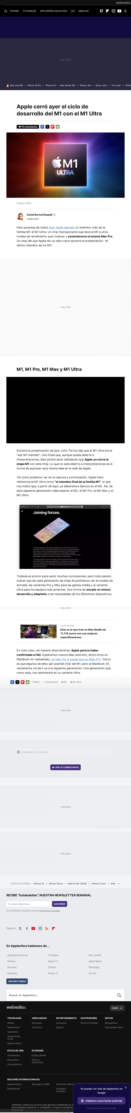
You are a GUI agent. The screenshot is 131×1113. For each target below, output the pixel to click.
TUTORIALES (29, 11)
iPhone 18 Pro (34, 85)
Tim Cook (116, 85)
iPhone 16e (85, 85)
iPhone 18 (51, 85)
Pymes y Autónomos (37, 1061)
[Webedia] (123, 2)
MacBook (12, 973)
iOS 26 (92, 973)
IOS (73, 11)
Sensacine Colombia (61, 1089)
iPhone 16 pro (56, 883)
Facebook (42, 127)
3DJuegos (37, 1023)
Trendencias (13, 1055)
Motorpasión (111, 1023)
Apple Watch (95, 961)
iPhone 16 (39, 883)
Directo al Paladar (89, 1023)
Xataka (10, 1023)
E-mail (58, 127)
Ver (67, 767)
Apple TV (53, 961)
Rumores (11, 967)
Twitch (102, 11)
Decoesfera (13, 1060)
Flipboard (107, 11)
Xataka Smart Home (13, 1037)
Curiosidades (51, 682)
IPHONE (14, 11)
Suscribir (59, 904)
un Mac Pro (59, 659)
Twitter (125, 11)
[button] (41, 215)
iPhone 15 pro (99, 883)
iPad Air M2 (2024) (77, 883)
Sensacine (61, 1023)
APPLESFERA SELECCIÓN (53, 11)
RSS (46, 927)
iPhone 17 (53, 973)
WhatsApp (94, 967)
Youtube (119, 11)
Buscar (119, 995)
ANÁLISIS (84, 11)
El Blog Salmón (39, 1055)
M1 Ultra (77, 682)
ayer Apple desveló (61, 227)
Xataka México (14, 1084)
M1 (65, 682)
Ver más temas (17, 981)
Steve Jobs (101, 85)
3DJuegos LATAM (41, 1084)
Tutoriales (53, 955)
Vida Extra (37, 1027)
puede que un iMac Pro (85, 659)
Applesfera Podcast (17, 955)
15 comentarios (29, 126)
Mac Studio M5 (67, 85)
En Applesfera (67, 626)
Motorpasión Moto (114, 1027)
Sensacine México (65, 1084)
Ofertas (52, 967)
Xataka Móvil (13, 1027)
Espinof (60, 1027)
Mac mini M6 (16, 85)
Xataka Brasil (13, 1088)
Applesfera (12, 1032)
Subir (115, 1008)
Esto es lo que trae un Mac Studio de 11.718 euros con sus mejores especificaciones (83, 633)
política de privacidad (49, 910)
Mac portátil (95, 955)
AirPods (11, 961)
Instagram (113, 11)
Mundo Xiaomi (14, 1043)
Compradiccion (14, 1064)
